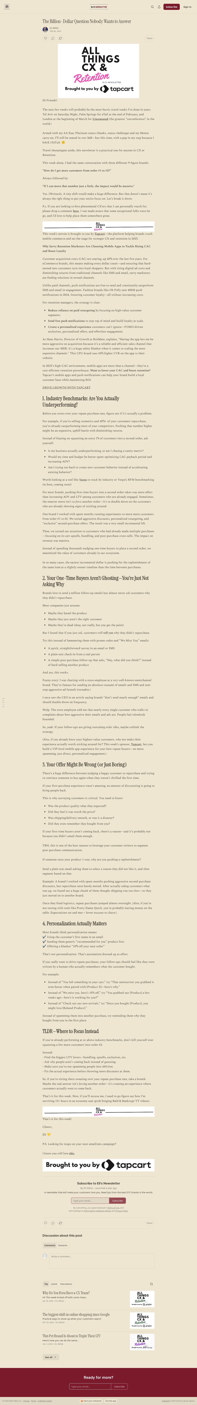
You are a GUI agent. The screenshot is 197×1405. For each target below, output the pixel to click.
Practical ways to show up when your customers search (71, 1318)
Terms (33, 1401)
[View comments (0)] (53, 38)
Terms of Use (113, 1207)
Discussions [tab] (66, 1284)
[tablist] (55, 1245)
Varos (83, 480)
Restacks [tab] (62, 1245)
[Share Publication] (159, 7)
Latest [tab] (54, 1284)
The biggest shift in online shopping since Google (76, 1314)
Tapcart (99, 234)
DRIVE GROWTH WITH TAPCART (66, 387)
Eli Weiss (54, 28)
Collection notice (45, 1401)
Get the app (110, 1401)
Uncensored (100, 119)
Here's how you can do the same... (60, 1340)
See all (48, 1357)
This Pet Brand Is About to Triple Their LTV (71, 1336)
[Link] (38, 401)
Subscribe (171, 6)
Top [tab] (46, 1284)
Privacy (26, 1401)
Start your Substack (92, 1401)
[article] (98, 1299)
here (76, 211)
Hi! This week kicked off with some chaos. (64, 1297)
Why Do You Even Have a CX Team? (66, 1293)
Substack (166, 1401)
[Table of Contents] (3, 702)
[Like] (45, 38)
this (71, 1153)
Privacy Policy (122, 1210)
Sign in (187, 6)
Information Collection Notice (97, 1210)
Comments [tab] (49, 1245)
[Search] (152, 7)
